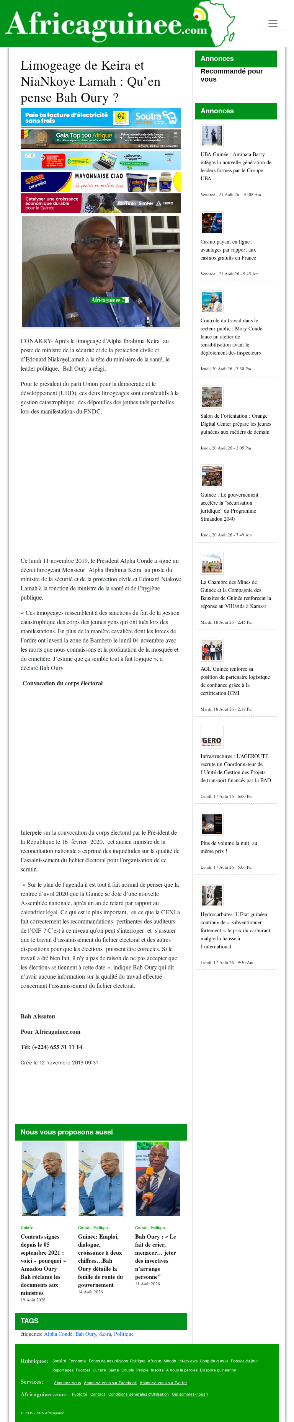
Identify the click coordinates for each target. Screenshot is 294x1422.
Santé (113, 1370)
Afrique (154, 1360)
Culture (99, 1370)
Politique (124, 1333)
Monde (169, 1360)
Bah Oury (85, 1333)
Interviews (188, 1360)
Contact (97, 1394)
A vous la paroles (182, 1370)
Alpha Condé (58, 1333)
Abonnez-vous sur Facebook (110, 1382)
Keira (105, 1333)
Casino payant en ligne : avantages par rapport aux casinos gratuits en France (228, 249)
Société (59, 1360)
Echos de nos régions (108, 1360)
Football (83, 1370)
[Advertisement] (101, 489)
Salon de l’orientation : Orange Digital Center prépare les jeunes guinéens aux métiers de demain (236, 423)
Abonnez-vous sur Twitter (163, 1382)
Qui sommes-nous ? (190, 1394)
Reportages (63, 1370)
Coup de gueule (214, 1360)
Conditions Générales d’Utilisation (138, 1394)
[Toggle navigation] (273, 23)
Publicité (79, 1394)
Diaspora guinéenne (218, 1370)
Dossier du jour (244, 1360)
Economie (78, 1360)
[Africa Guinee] (117, 23)
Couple (127, 1370)
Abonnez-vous (67, 1382)
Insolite (157, 1370)
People (142, 1370)
